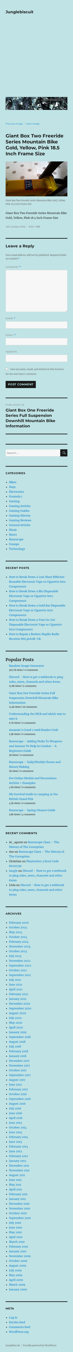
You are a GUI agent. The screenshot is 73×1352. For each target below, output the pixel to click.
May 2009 (15, 1275)
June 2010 (15, 1227)
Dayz (12, 487)
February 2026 (19, 922)
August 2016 (17, 1103)
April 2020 (16, 1027)
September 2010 (20, 1218)
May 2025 (15, 932)
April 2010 (15, 1237)
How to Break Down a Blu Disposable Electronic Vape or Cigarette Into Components (33, 595)
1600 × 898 (34, 226)
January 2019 (17, 1032)
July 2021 (15, 979)
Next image (33, 123)
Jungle (13, 870)
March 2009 (17, 1284)
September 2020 (20, 1008)
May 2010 (15, 1232)
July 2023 (15, 956)
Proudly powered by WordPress (40, 1345)
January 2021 (17, 999)
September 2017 (20, 1075)
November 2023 (19, 946)
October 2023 (18, 951)
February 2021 (18, 994)
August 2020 (17, 1013)
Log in (13, 1317)
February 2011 (18, 1194)
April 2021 (15, 989)
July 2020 (15, 1018)
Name (10, 318)
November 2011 (19, 1170)
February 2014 (18, 1137)
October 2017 (17, 1070)
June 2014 (15, 1132)
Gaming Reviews (20, 520)
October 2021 (18, 970)
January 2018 (17, 1056)
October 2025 (18, 927)
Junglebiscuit (19, 12)
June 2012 (15, 1151)
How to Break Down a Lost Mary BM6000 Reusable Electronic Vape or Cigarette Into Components (37, 581)
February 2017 (18, 1089)
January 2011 (17, 1199)
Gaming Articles (20, 506)
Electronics (16, 491)
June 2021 (15, 984)
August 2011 (17, 1175)
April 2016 (16, 1118)
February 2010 (18, 1246)
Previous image (14, 123)
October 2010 (18, 1213)
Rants (13, 534)
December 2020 (19, 1003)
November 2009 (20, 1256)
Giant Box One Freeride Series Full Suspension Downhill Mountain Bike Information (33, 697)
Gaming (14, 501)
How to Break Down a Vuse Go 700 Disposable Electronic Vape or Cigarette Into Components (35, 624)
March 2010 (17, 1241)
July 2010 (15, 1222)
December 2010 (19, 1203)
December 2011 (19, 1165)
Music (13, 529)
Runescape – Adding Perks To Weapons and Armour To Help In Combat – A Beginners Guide (35, 746)
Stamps (14, 544)
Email (11, 335)
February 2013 (18, 1146)
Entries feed (17, 1322)
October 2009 (18, 1261)
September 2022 (20, 965)
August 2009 (17, 1265)
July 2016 (15, 1108)
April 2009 (16, 1280)
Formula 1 (15, 496)
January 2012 (17, 1160)
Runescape (16, 539)
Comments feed (19, 1327)
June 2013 (15, 1141)
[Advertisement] (36, 58)
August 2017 (17, 1079)
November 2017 (19, 1065)
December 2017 (19, 1060)
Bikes (12, 482)
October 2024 (18, 937)
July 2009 (15, 1270)
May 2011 (15, 1184)
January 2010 (17, 1251)
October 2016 (18, 1094)
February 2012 (18, 1156)
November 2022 (20, 960)
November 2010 (19, 1208)
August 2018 (17, 1041)
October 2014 (18, 1127)
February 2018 (18, 1051)
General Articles (19, 525)
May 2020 (15, 1022)
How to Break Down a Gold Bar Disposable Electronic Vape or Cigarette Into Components (37, 610)
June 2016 (15, 1113)
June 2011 (15, 1180)
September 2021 (20, 975)
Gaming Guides (19, 510)
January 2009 (18, 1289)
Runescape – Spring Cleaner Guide (32, 810)
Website (11, 351)
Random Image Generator (26, 665)
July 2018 (15, 1046)
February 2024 (19, 941)
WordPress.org (19, 1331)
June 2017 (15, 1084)
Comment (13, 267)
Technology (17, 549)
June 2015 (15, 1122)
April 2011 (15, 1189)
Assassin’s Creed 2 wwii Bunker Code (33, 730)
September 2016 (20, 1099)
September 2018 (20, 1037)
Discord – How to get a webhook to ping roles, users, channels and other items (37, 875)
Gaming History (19, 515)
